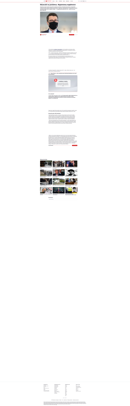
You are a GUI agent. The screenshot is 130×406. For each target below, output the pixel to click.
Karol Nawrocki (55, 393)
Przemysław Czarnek (56, 386)
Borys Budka (55, 390)
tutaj (56, 404)
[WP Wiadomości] (49, 1)
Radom (65, 393)
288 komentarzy (72, 34)
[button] (81, 1)
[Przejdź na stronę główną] (44, 1)
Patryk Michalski (44, 34)
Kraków (66, 387)
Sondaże (44, 389)
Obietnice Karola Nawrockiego (46, 390)
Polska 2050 (77, 390)
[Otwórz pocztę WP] (78, 1)
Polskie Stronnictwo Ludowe (78, 387)
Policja (44, 387)
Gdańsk (66, 390)
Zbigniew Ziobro (55, 387)
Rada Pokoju (45, 386)
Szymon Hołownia (56, 389)
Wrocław (66, 386)
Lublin (65, 395)
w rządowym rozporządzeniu (58, 49)
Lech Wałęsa (55, 392)
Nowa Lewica (77, 389)
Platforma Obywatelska (78, 386)
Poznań (66, 389)
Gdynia (65, 392)
